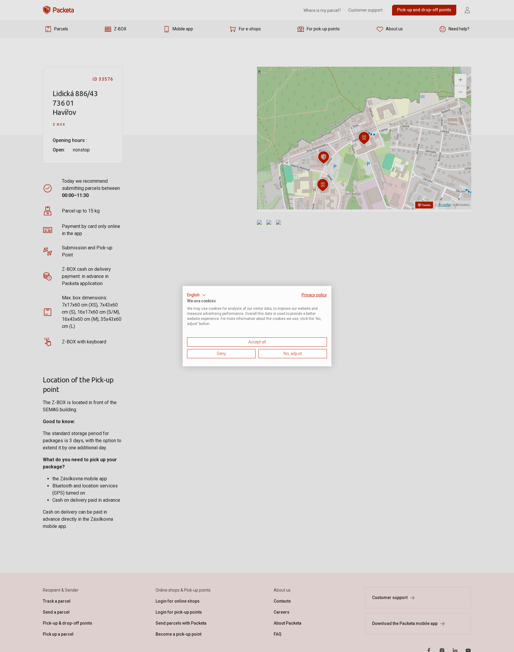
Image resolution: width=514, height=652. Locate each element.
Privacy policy (314, 294)
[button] (196, 294)
